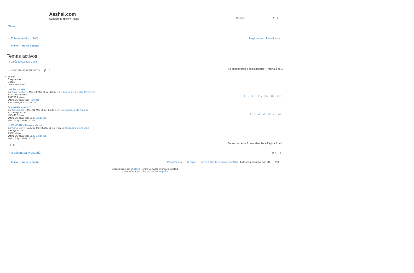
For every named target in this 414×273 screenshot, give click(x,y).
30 (269, 113)
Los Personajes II (17, 89)
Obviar (12, 26)
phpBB (134, 169)
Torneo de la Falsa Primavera (79, 92)
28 (259, 113)
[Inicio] (28, 15)
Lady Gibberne (38, 117)
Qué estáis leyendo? (19, 107)
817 (272, 95)
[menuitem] (34, 38)
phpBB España (159, 171)
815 (260, 95)
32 (279, 113)
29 (264, 113)
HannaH (34, 100)
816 (266, 95)
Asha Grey (18, 128)
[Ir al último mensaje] (40, 100)
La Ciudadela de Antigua (74, 110)
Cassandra (18, 110)
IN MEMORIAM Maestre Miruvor (25, 125)
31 (274, 113)
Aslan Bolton (19, 92)
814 (254, 95)
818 (279, 95)
